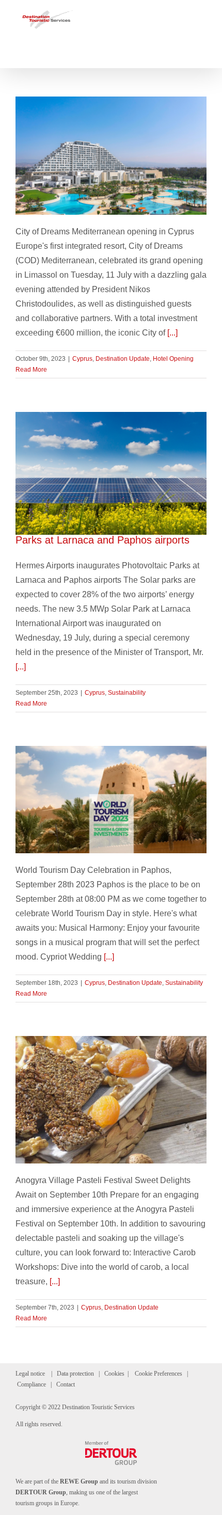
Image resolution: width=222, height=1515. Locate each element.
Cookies (114, 1373)
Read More (31, 369)
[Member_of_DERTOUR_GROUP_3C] (111, 1445)
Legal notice (30, 1373)
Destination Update (123, 358)
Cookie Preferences (158, 1373)
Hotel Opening (173, 358)
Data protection (75, 1373)
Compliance (31, 1384)
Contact (65, 1384)
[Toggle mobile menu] (202, 15)
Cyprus (82, 358)
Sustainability (127, 692)
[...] (172, 332)
